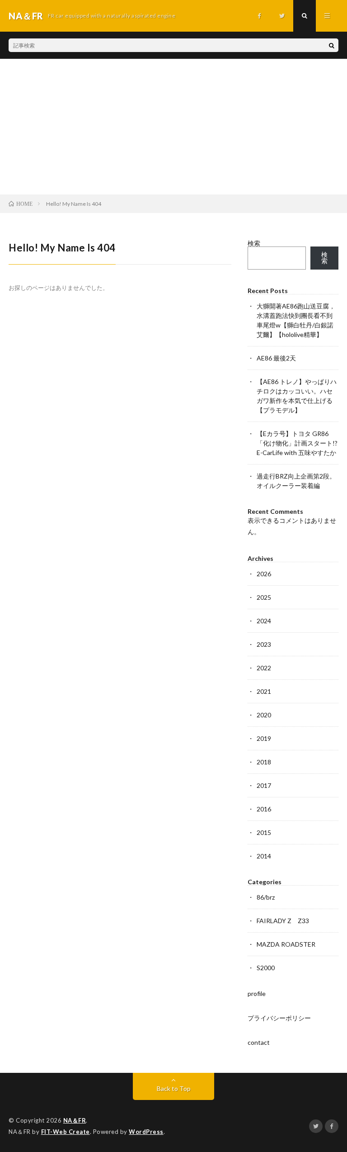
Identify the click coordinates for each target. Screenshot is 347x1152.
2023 (264, 644)
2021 (264, 691)
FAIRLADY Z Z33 (283, 920)
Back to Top (174, 1088)
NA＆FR (74, 1120)
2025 (264, 597)
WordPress (146, 1131)
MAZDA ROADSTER (286, 944)
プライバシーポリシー (279, 1018)
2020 (264, 715)
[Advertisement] (173, 126)
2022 (264, 668)
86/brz (266, 897)
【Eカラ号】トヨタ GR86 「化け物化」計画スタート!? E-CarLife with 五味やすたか (297, 443)
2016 (264, 809)
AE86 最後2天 (276, 358)
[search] (331, 45)
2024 (264, 621)
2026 (264, 574)
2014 (264, 856)
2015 (264, 832)
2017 (264, 785)
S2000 (266, 968)
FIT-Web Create (65, 1131)
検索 (254, 243)
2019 (264, 738)
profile (257, 993)
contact (259, 1042)
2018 (264, 762)
